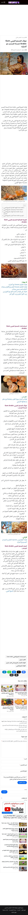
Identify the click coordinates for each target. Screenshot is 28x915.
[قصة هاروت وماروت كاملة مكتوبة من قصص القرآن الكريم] (23, 852)
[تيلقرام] (4, 672)
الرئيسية (24, 37)
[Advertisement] (14, 20)
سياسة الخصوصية (12, 910)
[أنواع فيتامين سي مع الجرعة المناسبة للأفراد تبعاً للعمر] (21, 702)
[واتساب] (9, 672)
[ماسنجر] (14, 672)
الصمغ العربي (9, 591)
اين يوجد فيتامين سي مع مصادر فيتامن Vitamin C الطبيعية (8, 708)
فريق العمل (23, 910)
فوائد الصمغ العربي (20, 666)
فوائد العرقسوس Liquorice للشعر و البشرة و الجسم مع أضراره (14, 541)
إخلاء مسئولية (5, 910)
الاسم (25, 759)
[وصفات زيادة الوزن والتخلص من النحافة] (7, 688)
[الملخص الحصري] (14, 2)
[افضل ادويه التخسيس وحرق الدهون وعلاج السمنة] (21, 688)
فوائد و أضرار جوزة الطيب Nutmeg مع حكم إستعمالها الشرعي (14, 400)
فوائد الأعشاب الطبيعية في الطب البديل (15, 663)
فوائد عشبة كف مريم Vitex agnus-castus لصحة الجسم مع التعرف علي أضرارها (15, 726)
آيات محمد (23, 50)
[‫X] (19, 672)
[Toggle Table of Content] (23, 205)
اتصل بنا (18, 910)
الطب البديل (22, 660)
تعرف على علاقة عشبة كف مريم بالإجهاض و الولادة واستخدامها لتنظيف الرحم (16, 730)
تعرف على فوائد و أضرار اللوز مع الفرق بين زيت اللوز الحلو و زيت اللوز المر (15, 292)
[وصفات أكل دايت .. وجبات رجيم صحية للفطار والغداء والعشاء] (23, 824)
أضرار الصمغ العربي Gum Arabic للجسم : (14, 216)
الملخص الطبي (18, 37)
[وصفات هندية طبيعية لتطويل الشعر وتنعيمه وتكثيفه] (23, 830)
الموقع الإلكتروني (23, 771)
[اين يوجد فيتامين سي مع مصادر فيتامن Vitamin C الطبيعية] (7, 702)
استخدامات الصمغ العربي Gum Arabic (16, 657)
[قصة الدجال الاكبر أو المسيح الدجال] (23, 869)
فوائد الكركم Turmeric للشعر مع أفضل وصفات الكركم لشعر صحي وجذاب (14, 288)
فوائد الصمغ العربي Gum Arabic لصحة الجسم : (13, 213)
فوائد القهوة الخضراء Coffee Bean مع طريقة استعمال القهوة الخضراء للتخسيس (14, 722)
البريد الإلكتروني (23, 765)
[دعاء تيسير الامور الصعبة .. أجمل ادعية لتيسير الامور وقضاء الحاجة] (23, 835)
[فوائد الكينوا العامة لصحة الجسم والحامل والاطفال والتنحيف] (23, 846)
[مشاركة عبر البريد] (16, 675)
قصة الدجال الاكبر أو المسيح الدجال (10, 867)
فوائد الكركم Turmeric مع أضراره (18, 284)
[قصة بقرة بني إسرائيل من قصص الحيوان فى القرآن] (23, 857)
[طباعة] (11, 675)
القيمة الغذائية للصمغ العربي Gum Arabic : (14, 208)
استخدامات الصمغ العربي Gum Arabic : (13, 210)
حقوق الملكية (14, 912)
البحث (25, 789)
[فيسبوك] (23, 672)
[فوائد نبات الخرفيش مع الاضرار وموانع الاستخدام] (23, 863)
